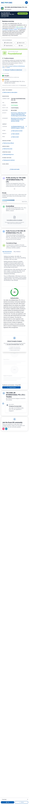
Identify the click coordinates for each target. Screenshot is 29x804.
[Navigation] (26, 2)
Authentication (14, 298)
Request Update (12, 387)
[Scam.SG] (6, 2)
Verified (8, 67)
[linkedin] (6, 429)
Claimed (10, 66)
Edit (8, 802)
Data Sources (23, 85)
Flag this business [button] (9, 45)
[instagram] (3, 429)
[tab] (7, 251)
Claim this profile (23, 13)
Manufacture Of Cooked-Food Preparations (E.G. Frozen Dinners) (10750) (18, 120)
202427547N (5, 25)
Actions (22, 802)
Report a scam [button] (21, 42)
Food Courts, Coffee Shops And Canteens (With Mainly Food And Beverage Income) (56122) (18, 114)
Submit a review (9, 42)
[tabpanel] (14, 268)
